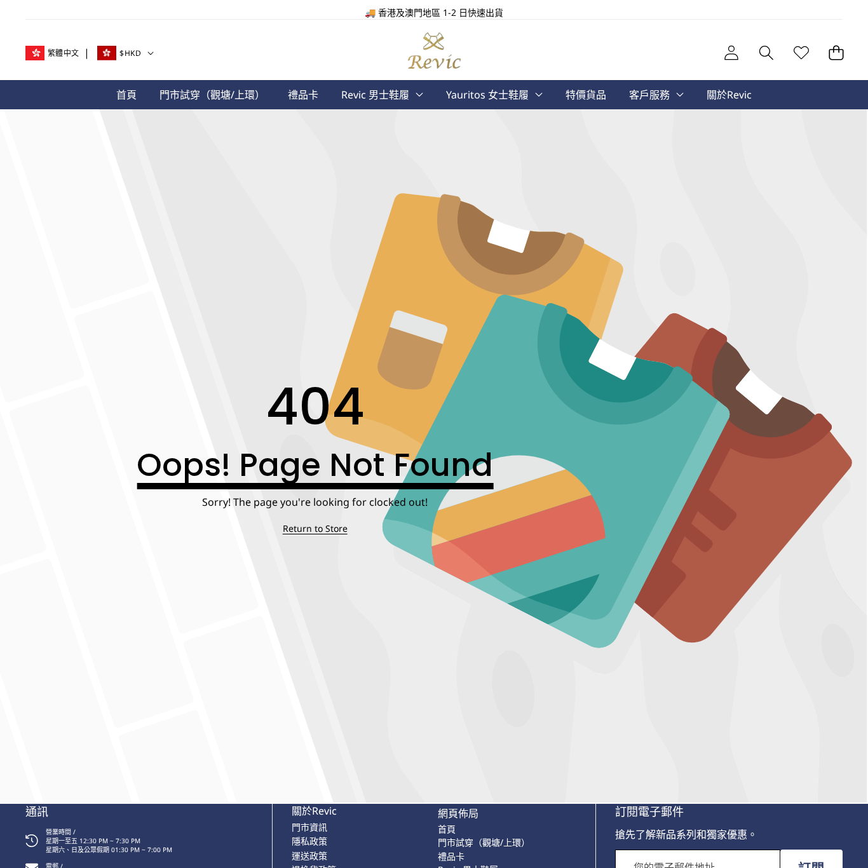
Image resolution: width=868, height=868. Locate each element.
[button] (49, 13)
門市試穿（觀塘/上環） (484, 842)
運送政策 (309, 856)
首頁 (447, 829)
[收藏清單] (801, 53)
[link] (315, 528)
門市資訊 (309, 827)
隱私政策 (309, 841)
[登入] (731, 53)
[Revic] (434, 53)
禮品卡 (451, 856)
